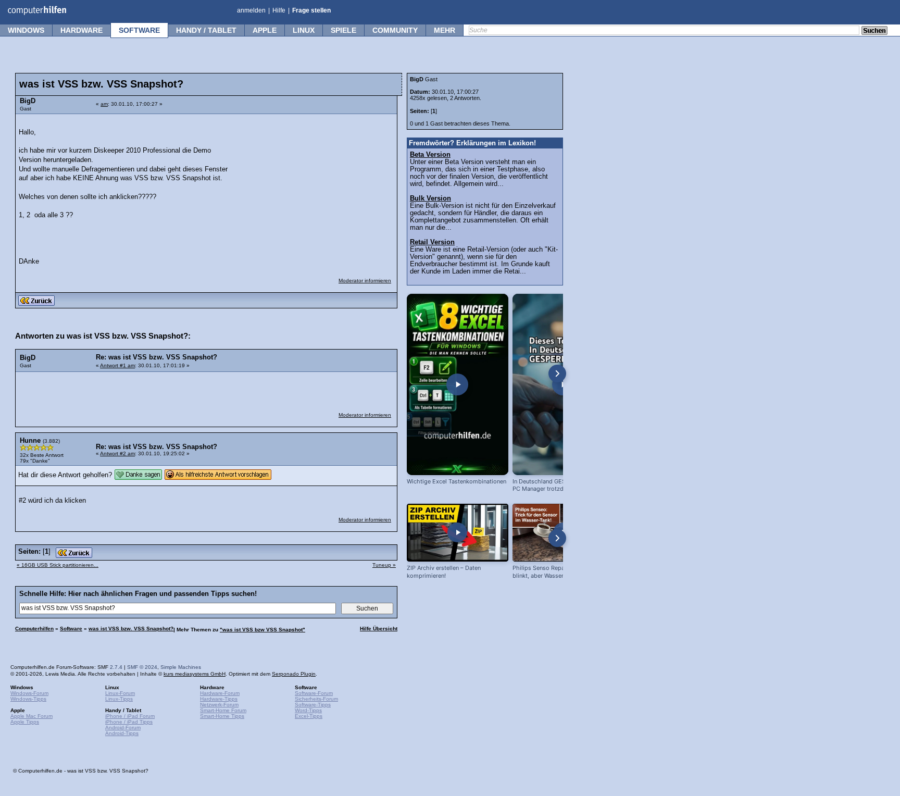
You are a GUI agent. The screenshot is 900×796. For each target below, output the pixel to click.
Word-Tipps (308, 710)
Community (395, 30)
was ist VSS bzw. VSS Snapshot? (131, 628)
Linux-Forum (120, 693)
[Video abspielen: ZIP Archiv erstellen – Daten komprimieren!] (457, 533)
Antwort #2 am (117, 453)
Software (139, 30)
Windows (26, 30)
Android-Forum (123, 727)
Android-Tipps (122, 733)
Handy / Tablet (206, 30)
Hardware (81, 30)
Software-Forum (314, 693)
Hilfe (278, 10)
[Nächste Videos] (557, 373)
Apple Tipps (24, 722)
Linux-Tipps (119, 699)
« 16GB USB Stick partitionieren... (57, 565)
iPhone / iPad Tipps (129, 722)
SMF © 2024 (142, 667)
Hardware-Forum (220, 693)
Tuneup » (384, 565)
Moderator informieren (365, 280)
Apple (265, 30)
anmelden (251, 10)
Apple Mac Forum (31, 716)
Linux (304, 30)
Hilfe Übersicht (378, 628)
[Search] (874, 31)
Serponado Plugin (294, 674)
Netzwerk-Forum (219, 704)
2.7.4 (116, 667)
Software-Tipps (313, 704)
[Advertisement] (313, 185)
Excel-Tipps (308, 716)
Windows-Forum (29, 693)
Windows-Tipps (28, 699)
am (104, 104)
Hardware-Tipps (219, 699)
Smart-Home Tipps (222, 716)
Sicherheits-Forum (316, 699)
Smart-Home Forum (223, 710)
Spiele (343, 30)
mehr (444, 30)
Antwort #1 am (117, 365)
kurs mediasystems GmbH (195, 674)
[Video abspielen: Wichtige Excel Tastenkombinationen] (457, 384)
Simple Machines (180, 667)
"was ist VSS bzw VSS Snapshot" (262, 629)
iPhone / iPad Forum (130, 716)
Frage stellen (311, 10)
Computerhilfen (34, 628)
